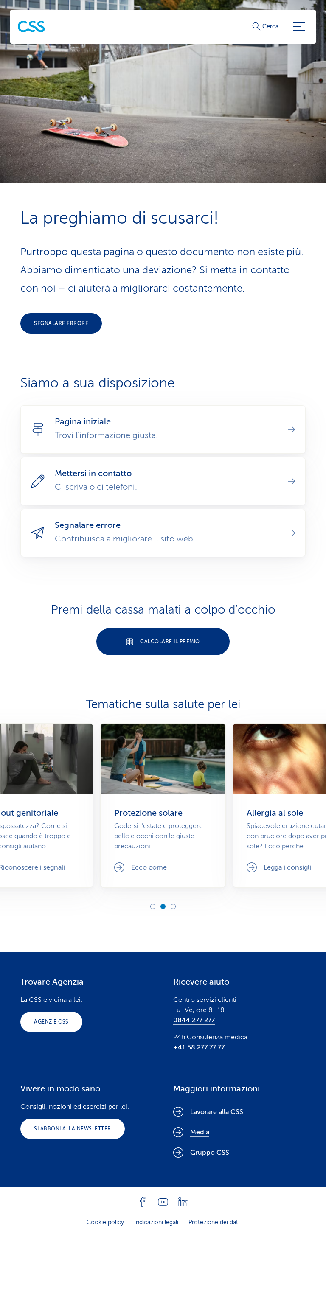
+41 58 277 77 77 (199, 1047)
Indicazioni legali (156, 1222)
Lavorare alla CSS (216, 1112)
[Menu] (299, 27)
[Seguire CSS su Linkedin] (183, 1202)
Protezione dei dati (213, 1222)
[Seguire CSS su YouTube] (163, 1202)
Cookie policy (105, 1222)
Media (199, 1132)
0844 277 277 (194, 1020)
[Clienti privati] (31, 26)
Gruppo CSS (209, 1152)
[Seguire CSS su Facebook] (143, 1202)
